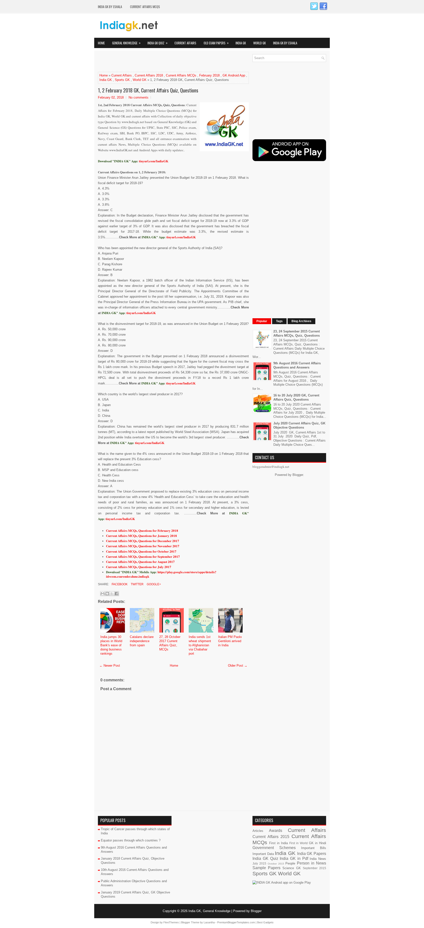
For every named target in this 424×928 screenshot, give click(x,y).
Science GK (291, 868)
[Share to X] (111, 593)
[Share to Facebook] (116, 593)
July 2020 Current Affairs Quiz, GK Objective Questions (299, 425)
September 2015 (314, 868)
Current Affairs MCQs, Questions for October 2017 (141, 551)
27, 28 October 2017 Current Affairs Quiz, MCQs (169, 643)
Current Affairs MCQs (145, 6)
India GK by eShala (110, 6)
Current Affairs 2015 (270, 837)
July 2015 (259, 863)
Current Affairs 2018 (149, 75)
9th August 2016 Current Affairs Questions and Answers (297, 365)
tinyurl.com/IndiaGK (181, 237)
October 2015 (276, 863)
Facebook (119, 584)
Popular (261, 321)
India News (318, 859)
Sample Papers (266, 868)
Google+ (153, 584)
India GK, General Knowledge (209, 911)
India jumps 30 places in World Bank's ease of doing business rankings (111, 645)
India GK (241, 42)
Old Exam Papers (216, 42)
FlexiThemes (171, 922)
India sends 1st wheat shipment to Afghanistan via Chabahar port (200, 645)
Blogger (297, 475)
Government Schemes (274, 848)
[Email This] (102, 593)
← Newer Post (109, 665)
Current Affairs (185, 42)
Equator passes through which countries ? (130, 840)
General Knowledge (126, 42)
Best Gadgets (265, 922)
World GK (259, 42)
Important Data (263, 854)
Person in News (311, 863)
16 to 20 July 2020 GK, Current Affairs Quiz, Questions (296, 397)
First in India (278, 843)
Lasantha (209, 922)
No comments (138, 97)
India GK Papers (311, 854)
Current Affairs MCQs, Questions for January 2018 (141, 535)
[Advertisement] (155, 61)
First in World (298, 843)
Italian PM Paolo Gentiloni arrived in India (230, 641)
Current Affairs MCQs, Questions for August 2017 (140, 561)
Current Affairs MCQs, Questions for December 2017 (142, 540)
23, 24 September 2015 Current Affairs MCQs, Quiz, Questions (296, 333)
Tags (279, 321)
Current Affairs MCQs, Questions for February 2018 (142, 530)
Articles (257, 831)
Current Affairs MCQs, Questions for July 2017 (138, 566)
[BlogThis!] (107, 593)
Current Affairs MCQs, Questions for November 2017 (142, 546)
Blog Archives (301, 321)
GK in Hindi (317, 843)
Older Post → (237, 665)
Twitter (137, 584)
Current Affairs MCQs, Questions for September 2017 (143, 556)
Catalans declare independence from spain (142, 641)
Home (101, 42)
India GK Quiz (157, 42)
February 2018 (209, 75)
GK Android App (234, 75)
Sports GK (122, 80)
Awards (275, 830)
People (290, 863)
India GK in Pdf (294, 858)
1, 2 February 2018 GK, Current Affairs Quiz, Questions (148, 90)
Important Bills (313, 848)
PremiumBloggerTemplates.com (236, 922)
